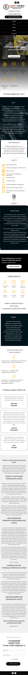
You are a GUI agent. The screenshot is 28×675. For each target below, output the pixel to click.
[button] (13, 17)
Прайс (14, 30)
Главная (14, 21)
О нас (14, 24)
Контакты (14, 33)
